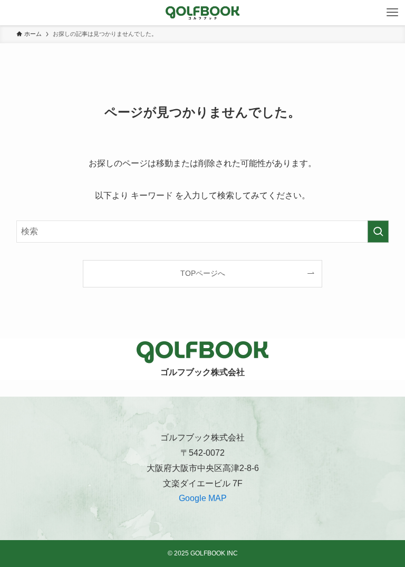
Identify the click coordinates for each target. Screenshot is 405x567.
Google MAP (203, 498)
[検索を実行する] (378, 231)
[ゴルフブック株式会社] (202, 12)
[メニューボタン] (392, 12)
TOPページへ (202, 273)
